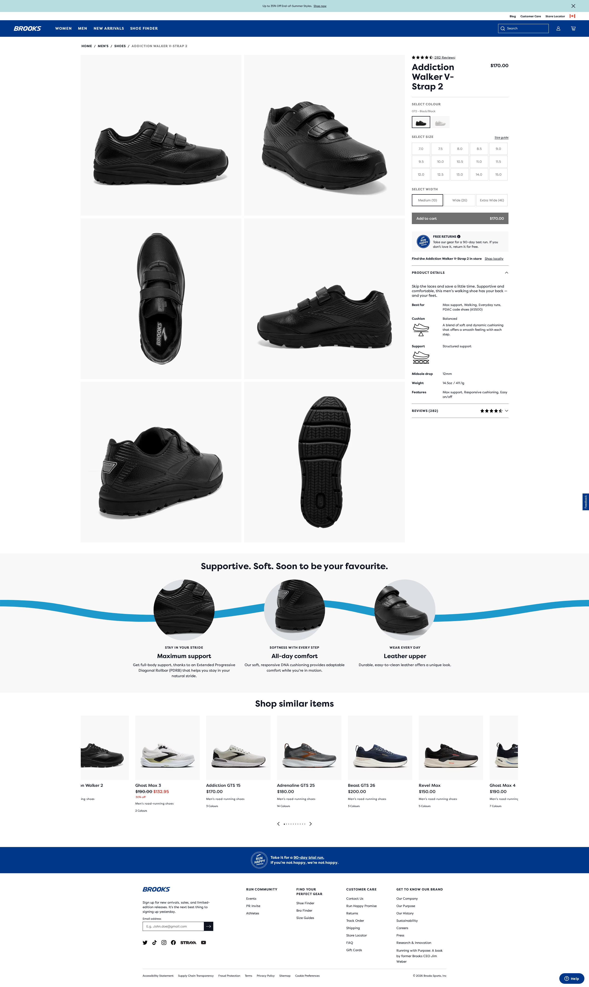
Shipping (353, 928)
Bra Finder (304, 910)
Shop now (320, 6)
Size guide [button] (501, 137)
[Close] (573, 6)
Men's (103, 46)
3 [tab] (288, 824)
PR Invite (253, 906)
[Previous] (278, 824)
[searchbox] (525, 28)
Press (400, 935)
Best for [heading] (418, 305)
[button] (161, 135)
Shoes (120, 46)
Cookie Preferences (307, 975)
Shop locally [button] (494, 258)
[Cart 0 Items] (573, 28)
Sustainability (407, 920)
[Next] (310, 824)
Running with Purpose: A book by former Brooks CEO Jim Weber (419, 956)
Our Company (407, 898)
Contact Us (354, 898)
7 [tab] (297, 824)
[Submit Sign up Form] (208, 926)
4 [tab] (290, 824)
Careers (402, 928)
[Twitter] (145, 942)
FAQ (349, 942)
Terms (248, 975)
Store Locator (555, 16)
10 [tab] (304, 824)
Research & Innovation (413, 942)
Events (251, 898)
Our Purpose (405, 906)
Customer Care (530, 16)
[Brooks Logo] (181, 890)
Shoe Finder (305, 903)
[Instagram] (164, 942)
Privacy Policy (266, 975)
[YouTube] (203, 942)
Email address (152, 918)
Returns (352, 913)
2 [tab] (286, 824)
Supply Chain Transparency (196, 975)
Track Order (355, 920)
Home (86, 46)
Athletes (252, 913)
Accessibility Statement (158, 975)
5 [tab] (293, 824)
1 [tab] (284, 824)
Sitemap (285, 975)
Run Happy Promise (361, 906)
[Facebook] (173, 942)
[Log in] (558, 28)
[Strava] (188, 942)
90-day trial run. (309, 857)
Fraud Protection (229, 975)
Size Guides (305, 918)
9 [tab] (302, 824)
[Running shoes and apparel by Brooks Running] (27, 28)
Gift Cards (354, 950)
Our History (405, 913)
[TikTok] (154, 942)
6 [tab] (295, 824)
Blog (513, 16)
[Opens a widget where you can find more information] (571, 979)
